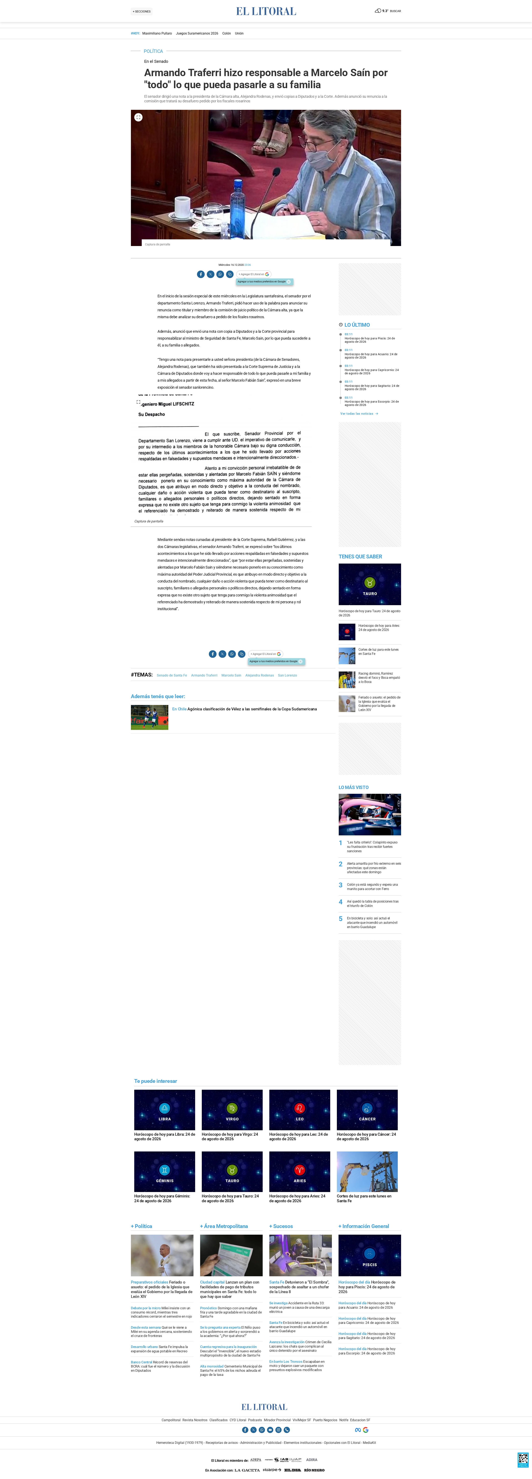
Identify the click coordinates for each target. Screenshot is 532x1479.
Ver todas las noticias (356, 414)
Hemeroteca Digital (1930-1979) (179, 1443)
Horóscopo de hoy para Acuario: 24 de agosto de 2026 (371, 353)
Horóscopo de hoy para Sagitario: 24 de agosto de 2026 (372, 385)
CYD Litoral (238, 1420)
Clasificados (218, 1420)
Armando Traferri (204, 675)
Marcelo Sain (231, 675)
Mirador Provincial (277, 1420)
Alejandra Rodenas (259, 675)
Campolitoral (171, 1420)
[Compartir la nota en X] (210, 274)
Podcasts (255, 1420)
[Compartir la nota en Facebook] (201, 274)
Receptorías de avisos (222, 1443)
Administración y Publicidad (260, 1443)
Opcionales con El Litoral (342, 1443)
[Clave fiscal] (523, 1466)
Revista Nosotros (194, 1420)
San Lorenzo (287, 675)
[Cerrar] (289, 282)
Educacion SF (360, 1420)
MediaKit (369, 1443)
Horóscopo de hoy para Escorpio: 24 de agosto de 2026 (372, 401)
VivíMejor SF (302, 1420)
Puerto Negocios (325, 1420)
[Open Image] (138, 117)
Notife (343, 1420)
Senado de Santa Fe (172, 675)
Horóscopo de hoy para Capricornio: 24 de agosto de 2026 (372, 369)
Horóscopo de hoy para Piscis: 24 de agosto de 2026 (370, 338)
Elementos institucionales (302, 1443)
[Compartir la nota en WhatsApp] (220, 274)
